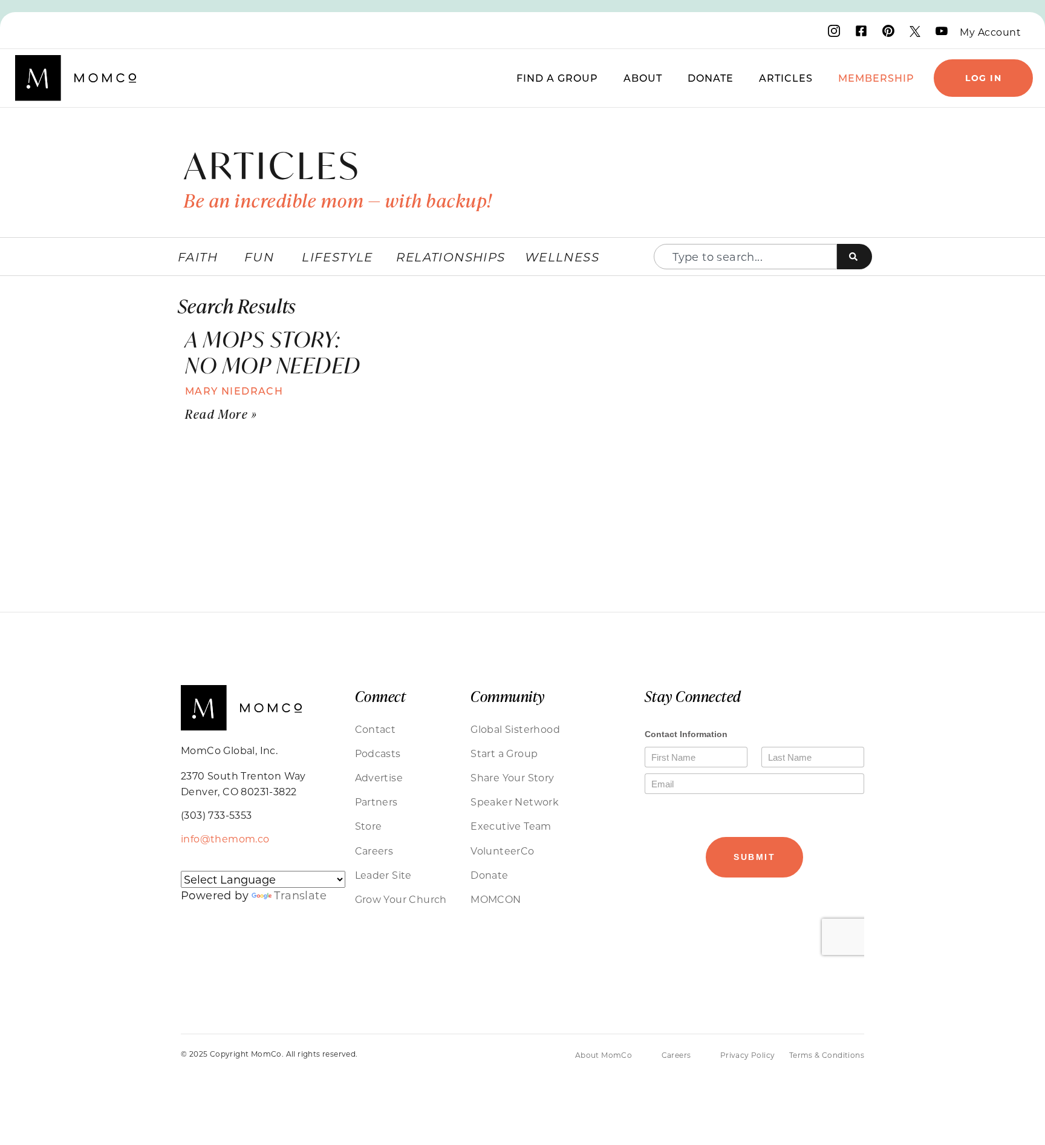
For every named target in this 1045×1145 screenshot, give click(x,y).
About (642, 77)
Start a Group (504, 753)
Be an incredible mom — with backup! (338, 200)
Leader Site (383, 874)
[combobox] (745, 256)
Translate (300, 895)
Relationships (450, 256)
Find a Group (557, 77)
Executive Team (511, 825)
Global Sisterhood (515, 729)
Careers (374, 850)
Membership (876, 77)
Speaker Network (514, 801)
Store (368, 825)
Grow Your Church (401, 899)
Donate (711, 77)
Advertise (379, 777)
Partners (376, 801)
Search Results (237, 305)
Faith (198, 256)
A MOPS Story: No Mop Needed (273, 352)
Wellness (562, 256)
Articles (786, 77)
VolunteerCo (502, 850)
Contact (375, 729)
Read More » (221, 413)
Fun (259, 256)
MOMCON (495, 899)
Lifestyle (337, 256)
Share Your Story (512, 777)
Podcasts (378, 753)
